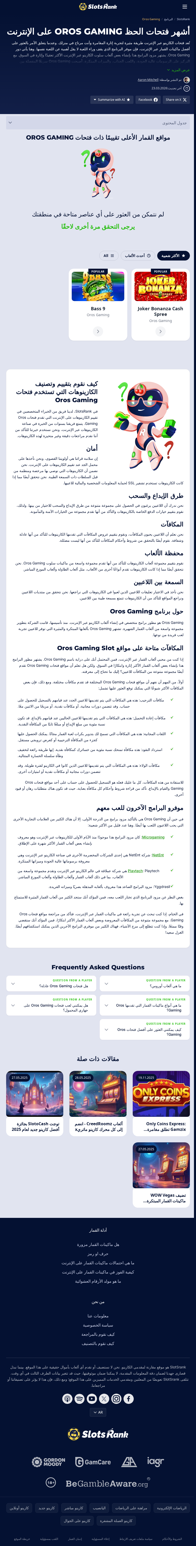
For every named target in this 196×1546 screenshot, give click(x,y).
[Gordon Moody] (47, 1470)
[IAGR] (154, 1470)
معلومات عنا (97, 1324)
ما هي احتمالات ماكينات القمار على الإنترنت (96, 1271)
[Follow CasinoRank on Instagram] (115, 1407)
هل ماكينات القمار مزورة (97, 1252)
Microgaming (153, 837)
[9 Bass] (98, 305)
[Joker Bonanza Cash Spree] (160, 305)
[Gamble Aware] (107, 1491)
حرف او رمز (97, 1262)
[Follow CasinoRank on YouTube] (91, 1407)
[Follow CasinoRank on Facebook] (127, 1407)
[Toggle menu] (185, 7)
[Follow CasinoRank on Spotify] (79, 1407)
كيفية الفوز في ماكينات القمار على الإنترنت (97, 1280)
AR (99, 1420)
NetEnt (158, 855)
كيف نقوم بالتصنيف (97, 1351)
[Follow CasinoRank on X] (103, 1407)
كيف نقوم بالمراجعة (97, 1342)
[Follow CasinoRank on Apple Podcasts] (66, 1407)
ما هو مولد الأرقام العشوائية (97, 1289)
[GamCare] (92, 1470)
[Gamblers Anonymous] (128, 1470)
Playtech (135, 871)
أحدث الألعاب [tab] (135, 255)
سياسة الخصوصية (97, 1333)
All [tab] (106, 255)
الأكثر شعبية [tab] (170, 255)
